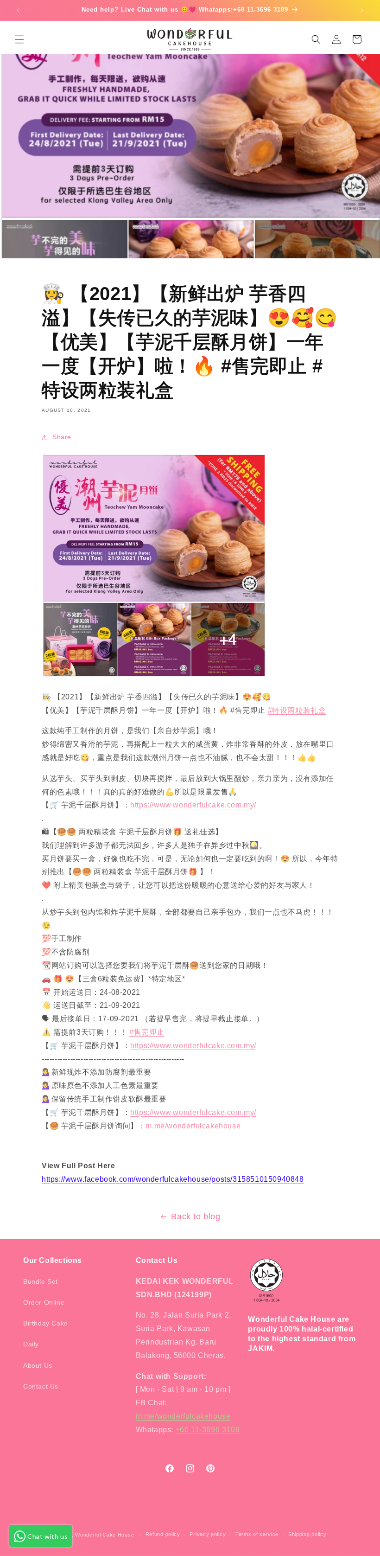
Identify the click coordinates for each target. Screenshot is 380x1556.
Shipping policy (307, 1534)
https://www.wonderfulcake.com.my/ (193, 805)
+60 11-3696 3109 (208, 1430)
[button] (19, 39)
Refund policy (163, 1534)
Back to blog (195, 1216)
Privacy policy (208, 1534)
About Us (37, 1365)
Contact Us (40, 1386)
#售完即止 (147, 1032)
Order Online (43, 1302)
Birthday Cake (45, 1323)
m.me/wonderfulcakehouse (193, 1126)
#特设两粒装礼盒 (297, 710)
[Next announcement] (362, 10)
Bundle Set (40, 1281)
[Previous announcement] (18, 10)
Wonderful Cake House (104, 1534)
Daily (31, 1344)
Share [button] (61, 437)
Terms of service (257, 1534)
